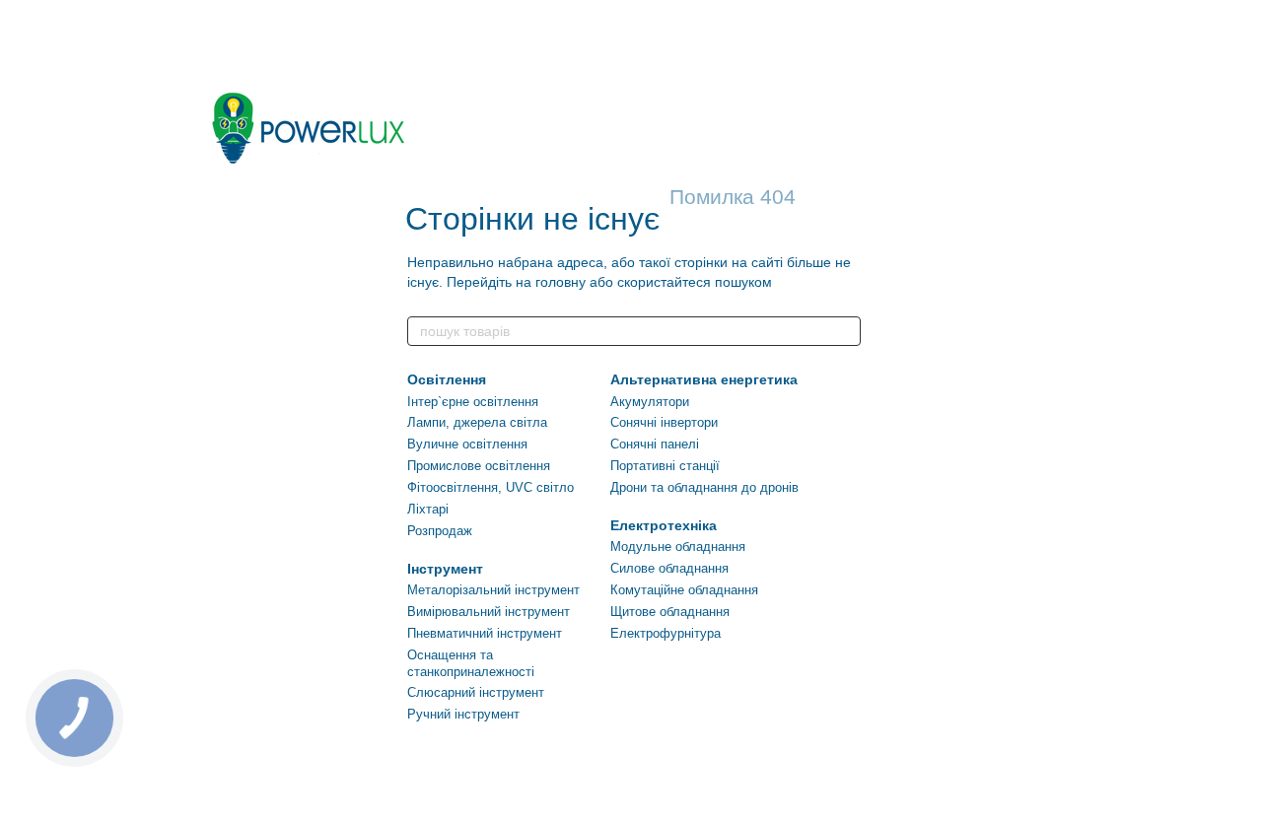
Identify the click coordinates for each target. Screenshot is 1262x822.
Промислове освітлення (478, 465)
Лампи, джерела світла (477, 422)
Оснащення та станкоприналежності (470, 663)
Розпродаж (439, 530)
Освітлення (446, 379)
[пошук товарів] (845, 331)
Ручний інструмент (463, 714)
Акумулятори (649, 401)
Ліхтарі (428, 509)
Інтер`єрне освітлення (472, 401)
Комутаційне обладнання (684, 589)
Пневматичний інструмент (484, 633)
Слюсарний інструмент (475, 692)
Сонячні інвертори (664, 422)
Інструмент (445, 569)
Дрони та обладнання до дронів (704, 487)
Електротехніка (663, 525)
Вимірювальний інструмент (488, 611)
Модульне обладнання (677, 546)
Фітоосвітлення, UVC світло (490, 487)
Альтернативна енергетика (704, 379)
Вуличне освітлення (467, 444)
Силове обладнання (669, 568)
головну (560, 282)
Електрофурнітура (665, 633)
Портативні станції (665, 465)
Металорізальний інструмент (493, 589)
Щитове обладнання (670, 611)
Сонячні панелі (654, 444)
